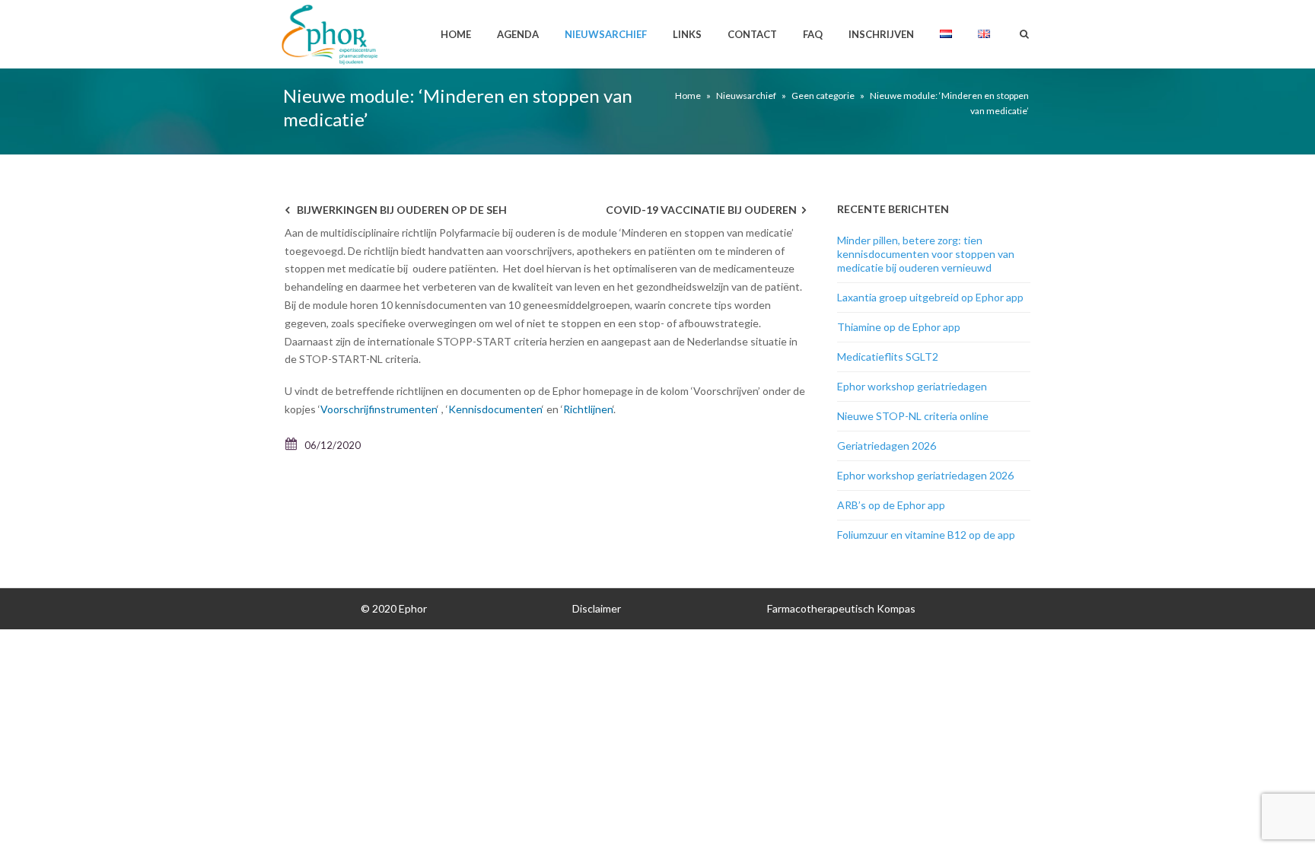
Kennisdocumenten (495, 409)
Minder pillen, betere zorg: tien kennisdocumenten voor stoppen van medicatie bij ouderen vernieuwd (925, 254)
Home (456, 34)
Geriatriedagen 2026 (886, 445)
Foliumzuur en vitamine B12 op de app (926, 534)
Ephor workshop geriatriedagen (912, 386)
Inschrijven (881, 34)
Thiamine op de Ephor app (898, 326)
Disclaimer (596, 608)
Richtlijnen (588, 409)
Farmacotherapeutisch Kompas (841, 608)
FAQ (813, 34)
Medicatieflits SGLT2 (887, 356)
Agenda (518, 34)
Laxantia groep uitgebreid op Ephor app (930, 297)
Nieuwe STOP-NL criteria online (913, 415)
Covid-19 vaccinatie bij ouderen (701, 209)
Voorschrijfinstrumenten (378, 409)
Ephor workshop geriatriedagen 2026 (925, 475)
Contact (752, 34)
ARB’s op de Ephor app (891, 504)
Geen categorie (823, 95)
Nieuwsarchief (606, 34)
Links (687, 34)
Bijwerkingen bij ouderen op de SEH (402, 209)
